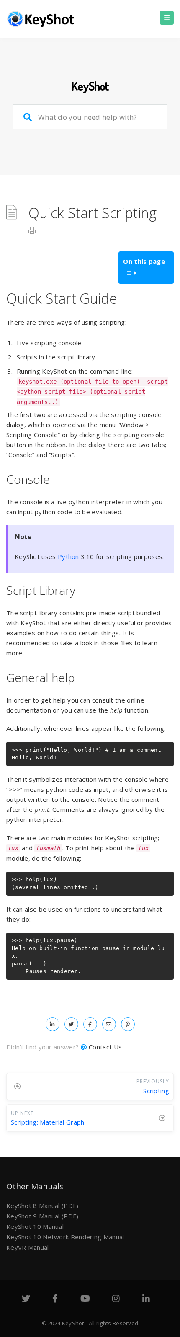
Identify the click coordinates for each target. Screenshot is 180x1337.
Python (68, 556)
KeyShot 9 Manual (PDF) (42, 1216)
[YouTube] (85, 1299)
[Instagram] (116, 1299)
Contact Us (105, 1047)
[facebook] (90, 1024)
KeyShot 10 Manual (35, 1226)
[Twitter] (26, 1299)
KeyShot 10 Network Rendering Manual (65, 1237)
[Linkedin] (146, 1299)
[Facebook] (55, 1299)
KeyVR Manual (27, 1247)
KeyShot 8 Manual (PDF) (42, 1205)
